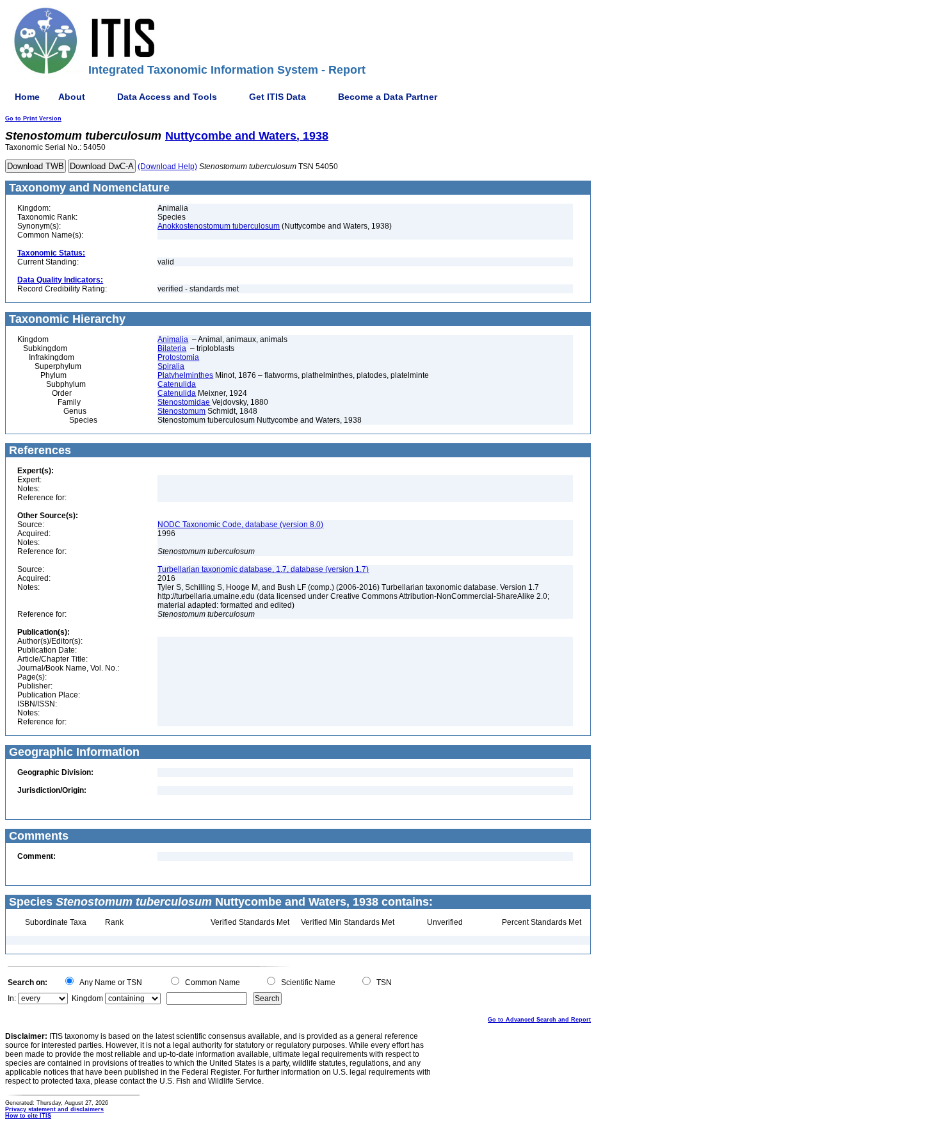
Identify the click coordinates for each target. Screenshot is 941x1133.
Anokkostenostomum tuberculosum (218, 226)
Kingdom (87, 998)
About (71, 97)
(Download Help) (167, 166)
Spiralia (170, 366)
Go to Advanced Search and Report (539, 1019)
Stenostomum (181, 411)
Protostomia (178, 357)
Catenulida (176, 384)
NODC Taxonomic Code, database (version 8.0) (240, 524)
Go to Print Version (33, 118)
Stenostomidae (183, 402)
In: (12, 998)
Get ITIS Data (277, 97)
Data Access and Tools (167, 97)
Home (27, 97)
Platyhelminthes (185, 375)
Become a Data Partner (387, 97)
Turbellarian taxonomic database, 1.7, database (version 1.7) (263, 569)
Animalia (172, 339)
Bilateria (171, 348)
